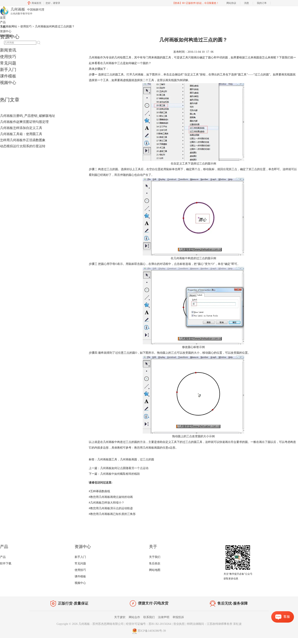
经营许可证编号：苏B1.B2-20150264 (148, 623)
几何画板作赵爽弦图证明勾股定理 (24, 122)
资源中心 (5, 31)
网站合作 (134, 617)
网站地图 (154, 569)
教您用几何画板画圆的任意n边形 (154, 447)
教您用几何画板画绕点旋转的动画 (111, 496)
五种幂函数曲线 (99, 491)
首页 (3, 17)
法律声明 (163, 617)
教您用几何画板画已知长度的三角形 (112, 514)
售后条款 (154, 563)
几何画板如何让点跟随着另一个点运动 (124, 468)
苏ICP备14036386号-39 (152, 630)
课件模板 (8, 76)
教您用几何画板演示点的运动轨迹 (111, 508)
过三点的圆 (147, 459)
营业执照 (179, 623)
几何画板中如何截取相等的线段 (120, 473)
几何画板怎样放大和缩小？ (106, 502)
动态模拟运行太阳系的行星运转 (22, 146)
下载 (3, 26)
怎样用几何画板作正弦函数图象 (22, 140)
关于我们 (154, 557)
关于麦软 (119, 617)
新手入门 (8, 69)
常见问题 (8, 63)
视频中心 (8, 82)
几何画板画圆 (128, 459)
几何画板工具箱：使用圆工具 (21, 134)
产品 (3, 22)
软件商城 (5, 35)
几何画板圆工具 (107, 459)
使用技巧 (8, 56)
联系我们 (149, 617)
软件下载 (5, 563)
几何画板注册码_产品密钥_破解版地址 (27, 115)
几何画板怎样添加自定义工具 (21, 128)
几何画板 (108, 63)
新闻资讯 (8, 50)
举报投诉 (178, 617)
